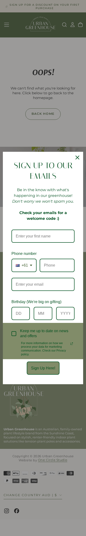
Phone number (24, 254)
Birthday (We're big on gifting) (36, 302)
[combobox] (24, 265)
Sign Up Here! (43, 368)
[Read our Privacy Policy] (72, 344)
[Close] (77, 157)
